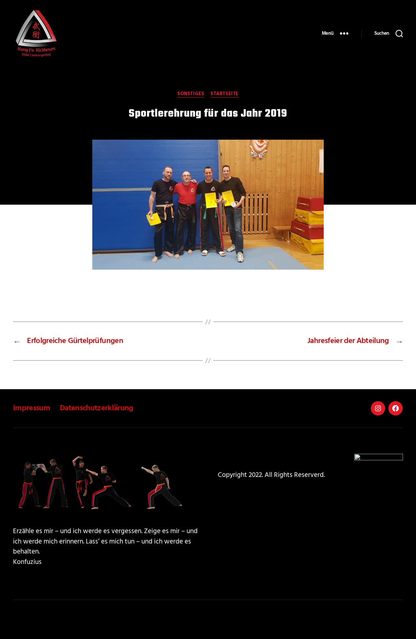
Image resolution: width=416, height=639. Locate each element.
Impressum (31, 408)
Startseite (225, 94)
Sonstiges (190, 94)
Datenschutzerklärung (96, 408)
